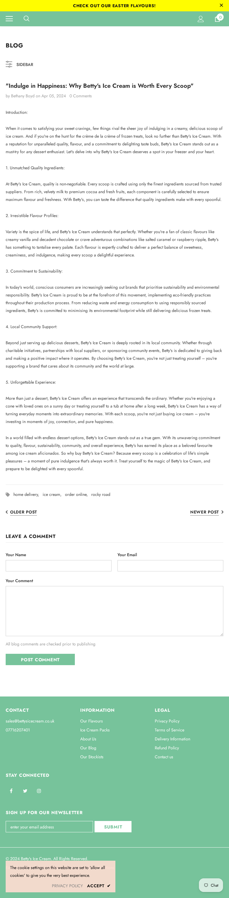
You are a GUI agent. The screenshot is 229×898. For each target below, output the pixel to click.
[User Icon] (201, 19)
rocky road (100, 494)
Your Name (16, 555)
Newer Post (204, 512)
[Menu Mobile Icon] (9, 18)
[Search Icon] (27, 19)
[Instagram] (39, 790)
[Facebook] (11, 790)
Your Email (127, 555)
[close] (221, 6)
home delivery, (28, 494)
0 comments (80, 96)
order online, (78, 494)
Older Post (23, 512)
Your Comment (19, 581)
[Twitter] (25, 790)
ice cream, (54, 494)
